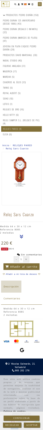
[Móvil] (32, 4)
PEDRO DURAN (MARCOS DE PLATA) (20, 37)
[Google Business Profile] (22, 350)
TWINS (6, 87)
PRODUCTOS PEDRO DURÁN (19, 15)
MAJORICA (8, 71)
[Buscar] (15, 4)
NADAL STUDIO (10, 60)
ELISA (6, 134)
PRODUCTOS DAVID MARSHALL (18, 55)
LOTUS (6, 103)
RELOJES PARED (11, 128)
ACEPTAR (32, 425)
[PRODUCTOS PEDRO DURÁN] (4, 15)
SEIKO (6, 98)
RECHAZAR (12, 425)
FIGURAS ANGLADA (12, 65)
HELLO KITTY (9, 114)
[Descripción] (21, 237)
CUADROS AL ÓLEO (12, 82)
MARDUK (7, 76)
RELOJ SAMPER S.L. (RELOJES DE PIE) (21, 120)
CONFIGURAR (21, 418)
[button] (18, 4)
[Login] (29, 4)
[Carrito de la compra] (22, 4)
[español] (25, 4)
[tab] (11, 287)
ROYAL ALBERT (10, 93)
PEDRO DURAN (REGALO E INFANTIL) (20, 29)
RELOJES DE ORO (11, 109)
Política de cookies (15, 411)
